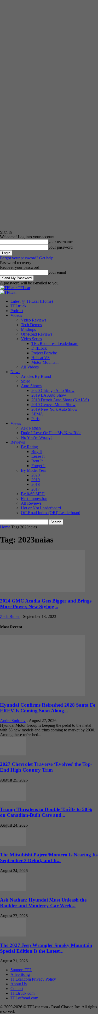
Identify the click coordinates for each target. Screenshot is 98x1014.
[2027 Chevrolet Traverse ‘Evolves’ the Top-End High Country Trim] (13, 754)
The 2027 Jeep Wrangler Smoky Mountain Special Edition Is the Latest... (46, 948)
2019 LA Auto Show (48, 395)
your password (60, 247)
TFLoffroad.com (24, 998)
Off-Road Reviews (36, 334)
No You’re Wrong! (36, 437)
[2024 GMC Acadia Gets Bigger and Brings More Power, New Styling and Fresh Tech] (42, 590)
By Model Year (33, 470)
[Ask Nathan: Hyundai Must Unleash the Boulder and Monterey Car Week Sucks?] (13, 890)
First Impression (34, 498)
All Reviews (31, 503)
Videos (16, 315)
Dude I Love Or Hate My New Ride (51, 433)
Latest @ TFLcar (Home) (31, 301)
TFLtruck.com (22, 993)
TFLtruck (18, 306)
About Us (18, 984)
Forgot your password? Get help (26, 258)
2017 (35, 489)
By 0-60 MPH (33, 494)
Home (5, 527)
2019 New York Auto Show (54, 409)
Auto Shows (31, 386)
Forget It (38, 465)
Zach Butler (10, 616)
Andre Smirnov (13, 720)
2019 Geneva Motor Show (53, 404)
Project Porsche (44, 353)
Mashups (28, 329)
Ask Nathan (31, 428)
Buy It (36, 451)
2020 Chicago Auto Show (52, 390)
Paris (35, 418)
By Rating (29, 447)
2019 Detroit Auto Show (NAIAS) (60, 400)
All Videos (30, 367)
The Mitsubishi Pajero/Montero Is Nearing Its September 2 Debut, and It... (48, 857)
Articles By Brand (36, 376)
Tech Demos (31, 325)
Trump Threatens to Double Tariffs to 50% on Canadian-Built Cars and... (46, 812)
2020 (35, 475)
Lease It (37, 456)
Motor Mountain (45, 362)
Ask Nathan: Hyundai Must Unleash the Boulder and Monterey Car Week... (43, 902)
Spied (25, 381)
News (15, 371)
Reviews (17, 442)
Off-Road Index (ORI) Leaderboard (50, 512)
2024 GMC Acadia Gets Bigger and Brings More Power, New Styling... (45, 603)
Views (15, 423)
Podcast (16, 310)
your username (60, 242)
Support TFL (21, 970)
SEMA (37, 414)
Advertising (20, 974)
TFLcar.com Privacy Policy (33, 979)
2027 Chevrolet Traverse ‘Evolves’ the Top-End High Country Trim (46, 767)
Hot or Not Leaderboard (41, 508)
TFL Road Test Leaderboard (54, 343)
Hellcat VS (40, 357)
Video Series (31, 339)
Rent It (37, 461)
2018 (35, 484)
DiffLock (39, 348)
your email (57, 272)
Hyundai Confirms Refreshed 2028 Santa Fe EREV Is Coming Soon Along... (47, 707)
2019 (35, 480)
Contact (16, 988)
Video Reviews (33, 320)
